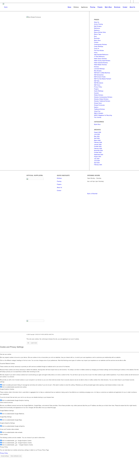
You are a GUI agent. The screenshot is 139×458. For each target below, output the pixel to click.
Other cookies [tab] (4, 434)
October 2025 (97, 146)
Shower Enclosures (99, 105)
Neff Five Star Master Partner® (102, 79)
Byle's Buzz (97, 124)
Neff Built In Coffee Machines (102, 73)
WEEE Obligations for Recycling (103, 115)
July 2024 (96, 158)
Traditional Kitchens (99, 109)
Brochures (97, 38)
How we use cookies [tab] (5, 354)
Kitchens (96, 67)
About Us (96, 22)
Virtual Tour (97, 111)
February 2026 (98, 142)
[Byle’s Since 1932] (5, 7)
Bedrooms (97, 30)
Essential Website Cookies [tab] (7, 363)
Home (95, 52)
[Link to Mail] (129, 1)
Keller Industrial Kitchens (101, 62)
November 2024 (98, 150)
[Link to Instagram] (134, 1)
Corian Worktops (98, 46)
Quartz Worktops (98, 91)
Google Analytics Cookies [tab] (7, 389)
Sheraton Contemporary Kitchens (103, 97)
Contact (96, 42)
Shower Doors (98, 103)
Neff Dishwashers (99, 75)
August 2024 (97, 156)
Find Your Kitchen (99, 50)
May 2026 (96, 136)
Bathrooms (97, 28)
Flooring (59, 181)
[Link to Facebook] (132, 1)
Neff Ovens (97, 85)
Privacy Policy (98, 87)
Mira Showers (98, 71)
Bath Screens (98, 26)
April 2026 (97, 138)
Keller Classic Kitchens (100, 58)
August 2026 (97, 132)
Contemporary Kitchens (100, 44)
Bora (95, 36)
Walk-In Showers (98, 113)
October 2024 (97, 152)
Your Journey (97, 117)
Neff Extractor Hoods (100, 77)
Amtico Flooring (98, 24)
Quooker (96, 93)
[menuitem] (69, 7)
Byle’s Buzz (97, 40)
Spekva (96, 107)
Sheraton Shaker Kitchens (101, 99)
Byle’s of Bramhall (92, 193)
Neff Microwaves (98, 83)
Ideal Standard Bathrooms (101, 54)
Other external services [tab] (6, 402)
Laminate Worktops (99, 69)
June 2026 (97, 134)
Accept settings (5, 456)
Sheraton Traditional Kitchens (102, 101)
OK (28, 343)
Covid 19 (96, 48)
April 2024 (97, 162)
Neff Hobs (96, 81)
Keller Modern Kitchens (100, 64)
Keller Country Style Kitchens (102, 60)
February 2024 (98, 164)
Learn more (34, 343)
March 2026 (97, 140)
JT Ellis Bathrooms (99, 56)
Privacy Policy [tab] (4, 447)
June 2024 (97, 160)
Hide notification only (16, 456)
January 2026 (97, 144)
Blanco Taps (97, 34)
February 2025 (98, 148)
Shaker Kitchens (98, 95)
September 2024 (98, 154)
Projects (96, 89)
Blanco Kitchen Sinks (100, 32)
